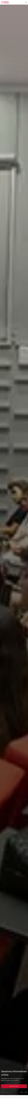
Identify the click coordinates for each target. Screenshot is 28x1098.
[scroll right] (25, 1092)
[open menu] (26, 2)
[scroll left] (22, 1092)
